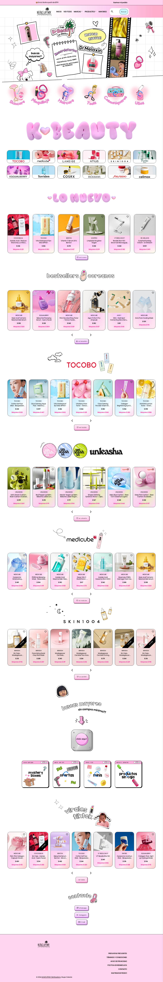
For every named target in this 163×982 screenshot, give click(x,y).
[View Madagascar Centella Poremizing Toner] (60, 638)
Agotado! (125, 469)
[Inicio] (44, 12)
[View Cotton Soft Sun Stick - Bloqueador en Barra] (17, 389)
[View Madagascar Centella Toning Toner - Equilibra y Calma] (103, 638)
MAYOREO (103, 12)
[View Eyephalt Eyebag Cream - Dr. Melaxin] (144, 224)
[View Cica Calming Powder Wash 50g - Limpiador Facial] (103, 389)
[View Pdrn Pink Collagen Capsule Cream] (17, 841)
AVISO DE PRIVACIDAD (118, 961)
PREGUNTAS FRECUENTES (117, 953)
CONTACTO (122, 969)
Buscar (123, 12)
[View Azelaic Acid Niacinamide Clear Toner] (60, 562)
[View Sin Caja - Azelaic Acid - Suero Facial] (38, 841)
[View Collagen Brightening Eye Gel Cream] (124, 389)
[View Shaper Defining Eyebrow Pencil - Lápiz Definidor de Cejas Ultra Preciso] (94, 478)
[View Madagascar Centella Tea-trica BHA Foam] (81, 638)
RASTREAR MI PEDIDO (119, 973)
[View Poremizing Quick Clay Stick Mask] (38, 638)
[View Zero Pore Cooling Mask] (144, 301)
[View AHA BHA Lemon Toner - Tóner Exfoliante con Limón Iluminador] (146, 389)
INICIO (59, 12)
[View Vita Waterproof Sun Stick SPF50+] (43, 224)
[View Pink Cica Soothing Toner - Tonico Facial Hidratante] (69, 301)
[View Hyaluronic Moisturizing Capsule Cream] (17, 562)
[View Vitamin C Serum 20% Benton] (68, 224)
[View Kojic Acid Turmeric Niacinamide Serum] (19, 301)
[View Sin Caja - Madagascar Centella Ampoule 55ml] (17, 638)
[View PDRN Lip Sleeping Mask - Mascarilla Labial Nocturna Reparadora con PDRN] (38, 562)
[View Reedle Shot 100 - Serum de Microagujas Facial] (119, 224)
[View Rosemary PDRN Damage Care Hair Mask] (124, 562)
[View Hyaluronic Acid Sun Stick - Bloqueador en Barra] (124, 841)
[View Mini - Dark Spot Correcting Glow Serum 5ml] (119, 301)
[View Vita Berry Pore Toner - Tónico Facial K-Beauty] (81, 389)
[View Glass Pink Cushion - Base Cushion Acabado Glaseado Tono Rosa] (144, 478)
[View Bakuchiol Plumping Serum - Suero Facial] (44, 301)
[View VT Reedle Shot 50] (103, 841)
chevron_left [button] (72, 334)
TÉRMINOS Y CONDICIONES (117, 957)
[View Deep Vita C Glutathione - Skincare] (81, 562)
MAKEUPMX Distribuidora (51, 977)
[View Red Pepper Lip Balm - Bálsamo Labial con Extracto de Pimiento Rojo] (44, 478)
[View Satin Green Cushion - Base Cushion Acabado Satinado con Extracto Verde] (19, 478)
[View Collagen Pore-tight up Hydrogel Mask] (146, 841)
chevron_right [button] (90, 334)
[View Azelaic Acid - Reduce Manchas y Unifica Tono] (18, 224)
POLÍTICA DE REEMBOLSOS (117, 965)
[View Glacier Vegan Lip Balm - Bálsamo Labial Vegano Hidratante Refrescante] (69, 478)
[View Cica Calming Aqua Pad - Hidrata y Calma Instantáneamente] (38, 389)
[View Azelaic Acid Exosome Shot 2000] (103, 562)
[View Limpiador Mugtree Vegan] (94, 224)
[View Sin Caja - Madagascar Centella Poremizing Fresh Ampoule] (146, 638)
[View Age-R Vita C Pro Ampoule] (94, 301)
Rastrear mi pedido (120, 2)
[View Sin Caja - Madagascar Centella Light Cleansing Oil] (124, 638)
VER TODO (67, 12)
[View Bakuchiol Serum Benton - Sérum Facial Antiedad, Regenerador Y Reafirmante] (60, 841)
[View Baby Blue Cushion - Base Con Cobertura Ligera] (119, 478)
